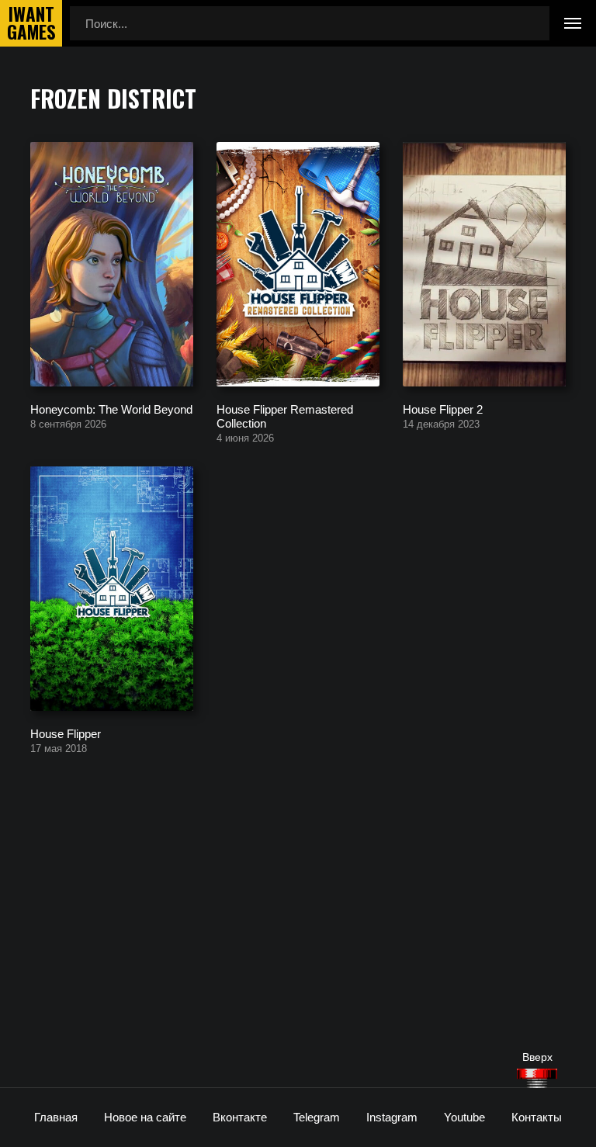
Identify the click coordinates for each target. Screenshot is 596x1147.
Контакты (536, 1117)
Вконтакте (240, 1117)
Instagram (392, 1117)
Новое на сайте (145, 1117)
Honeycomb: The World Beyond (111, 408)
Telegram (316, 1117)
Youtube (464, 1117)
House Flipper (65, 733)
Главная (56, 1117)
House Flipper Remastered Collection (285, 415)
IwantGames (31, 23)
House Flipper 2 (443, 408)
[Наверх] (537, 1078)
